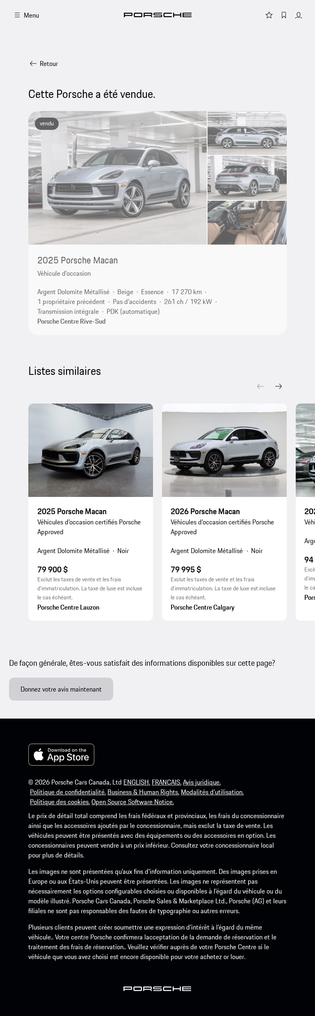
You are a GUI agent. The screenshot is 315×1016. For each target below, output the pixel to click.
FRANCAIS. (166, 782)
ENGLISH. (136, 782)
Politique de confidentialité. (68, 792)
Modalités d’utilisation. (212, 792)
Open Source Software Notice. (132, 802)
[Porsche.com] (158, 15)
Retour (49, 63)
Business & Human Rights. (143, 792)
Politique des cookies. (60, 802)
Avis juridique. (202, 782)
